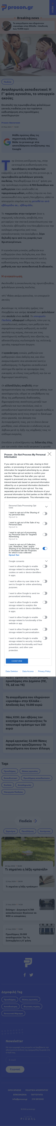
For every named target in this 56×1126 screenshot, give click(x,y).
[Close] (50, 455)
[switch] (45, 513)
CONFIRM (17, 661)
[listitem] (28, 507)
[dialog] (28, 563)
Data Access (28, 671)
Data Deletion (12, 671)
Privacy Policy (44, 671)
